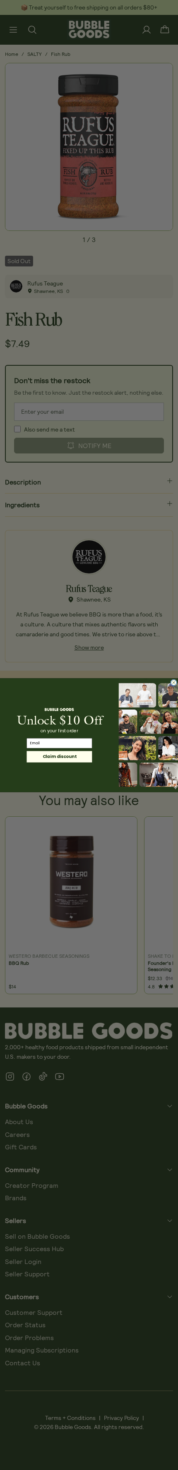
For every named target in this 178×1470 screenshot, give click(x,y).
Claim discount (59, 756)
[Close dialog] (174, 682)
